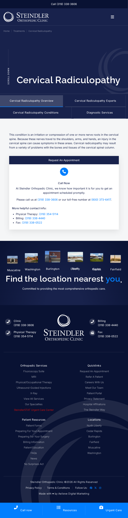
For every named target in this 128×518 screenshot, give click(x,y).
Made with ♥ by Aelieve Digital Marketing (64, 493)
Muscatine (13, 270)
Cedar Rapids (96, 269)
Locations (94, 419)
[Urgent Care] (101, 507)
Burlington (52, 268)
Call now (26, 510)
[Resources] (58, 507)
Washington (32, 269)
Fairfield (115, 269)
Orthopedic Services (33, 365)
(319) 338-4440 (35, 218)
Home (7, 31)
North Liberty (75, 268)
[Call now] (16, 507)
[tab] (31, 101)
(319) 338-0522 (32, 222)
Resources (70, 510)
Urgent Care (114, 510)
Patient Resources (34, 419)
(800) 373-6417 (101, 199)
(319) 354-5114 (48, 214)
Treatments (19, 31)
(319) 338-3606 (48, 199)
